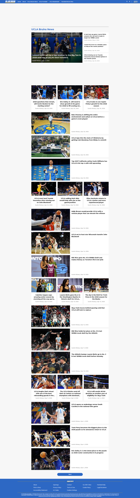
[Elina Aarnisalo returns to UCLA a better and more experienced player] (96, 194)
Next (70, 474)
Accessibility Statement (40, 490)
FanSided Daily (101, 485)
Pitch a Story (37, 487)
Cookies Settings (72, 490)
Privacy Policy (57, 487)
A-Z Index (56, 490)
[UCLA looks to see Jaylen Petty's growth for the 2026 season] (96, 98)
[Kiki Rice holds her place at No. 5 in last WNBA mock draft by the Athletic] (70, 339)
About (35, 485)
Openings (56, 485)
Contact (69, 485)
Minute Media (28, 494)
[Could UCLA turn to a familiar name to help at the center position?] (96, 47)
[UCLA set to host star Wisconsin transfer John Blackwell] (70, 243)
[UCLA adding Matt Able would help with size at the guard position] (70, 194)
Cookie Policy (87, 487)
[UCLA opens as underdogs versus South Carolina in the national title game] (70, 413)
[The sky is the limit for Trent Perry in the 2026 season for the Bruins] (96, 291)
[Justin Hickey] (36, 61)
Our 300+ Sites (87, 485)
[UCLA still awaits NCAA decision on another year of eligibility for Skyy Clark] (96, 387)
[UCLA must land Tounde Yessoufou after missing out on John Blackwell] (43, 194)
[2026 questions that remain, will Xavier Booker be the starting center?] (43, 98)
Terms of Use (71, 487)
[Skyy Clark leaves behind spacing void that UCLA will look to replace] (70, 316)
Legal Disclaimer (102, 487)
